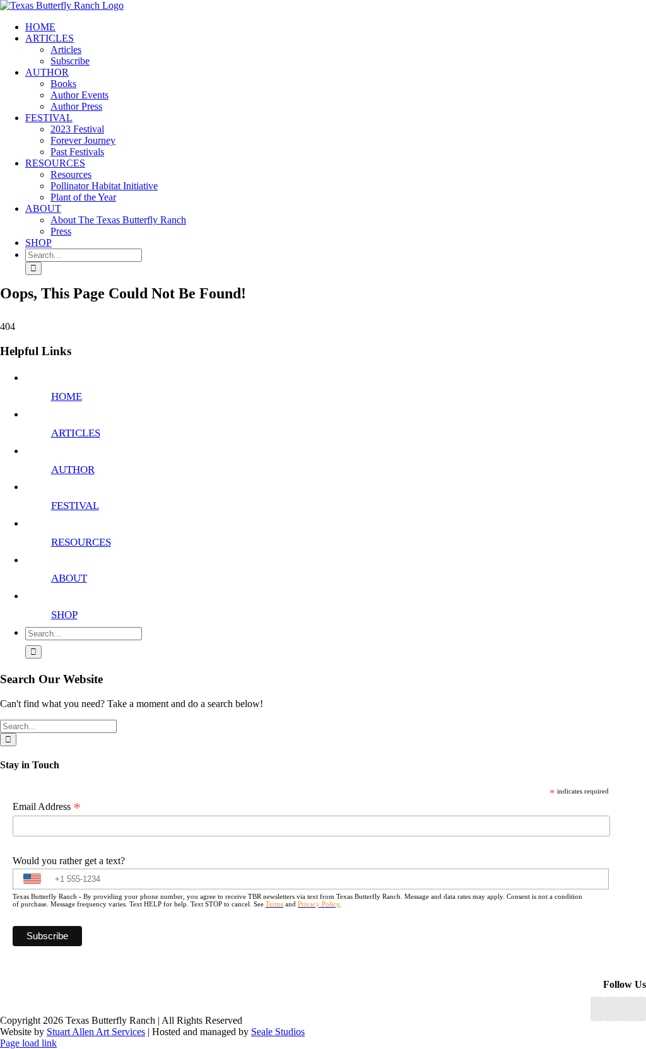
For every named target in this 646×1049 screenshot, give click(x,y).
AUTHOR (73, 470)
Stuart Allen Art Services (96, 1031)
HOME (66, 396)
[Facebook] (597, 1009)
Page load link (28, 1043)
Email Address (47, 807)
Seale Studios (278, 1031)
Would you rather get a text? (69, 860)
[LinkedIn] (611, 1009)
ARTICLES (75, 433)
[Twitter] (639, 1009)
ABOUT (69, 578)
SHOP (64, 615)
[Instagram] (625, 1009)
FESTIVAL (75, 506)
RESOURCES (81, 542)
